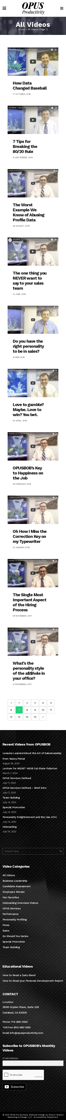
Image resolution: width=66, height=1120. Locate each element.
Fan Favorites (11, 897)
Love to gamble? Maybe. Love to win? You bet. (28, 409)
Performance (10, 914)
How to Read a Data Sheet (19, 975)
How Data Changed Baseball (30, 86)
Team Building (11, 797)
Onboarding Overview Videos (20, 902)
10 (43, 709)
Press (6, 925)
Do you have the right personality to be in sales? (28, 346)
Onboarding (10, 826)
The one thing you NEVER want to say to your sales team (30, 281)
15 (35, 716)
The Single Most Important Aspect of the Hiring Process (29, 602)
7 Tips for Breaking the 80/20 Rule (25, 146)
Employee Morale (14, 891)
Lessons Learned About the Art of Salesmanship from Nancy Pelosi (32, 756)
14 (27, 716)
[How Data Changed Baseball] (33, 61)
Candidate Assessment (16, 886)
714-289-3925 (19, 1021)
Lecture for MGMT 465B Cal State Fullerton (30, 768)
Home (21, 29)
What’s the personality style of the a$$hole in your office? (29, 671)
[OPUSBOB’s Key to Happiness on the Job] (33, 446)
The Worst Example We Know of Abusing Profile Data (28, 212)
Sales (6, 930)
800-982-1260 (22, 1027)
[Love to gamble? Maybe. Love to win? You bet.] (33, 383)
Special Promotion (14, 807)
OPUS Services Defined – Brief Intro (24, 787)
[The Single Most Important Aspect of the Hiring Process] (33, 573)
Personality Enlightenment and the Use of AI (30, 817)
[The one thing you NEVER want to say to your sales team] (33, 251)
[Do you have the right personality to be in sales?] (33, 320)
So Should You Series (15, 936)
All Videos (9, 875)
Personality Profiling (15, 919)
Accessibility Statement (46, 1117)
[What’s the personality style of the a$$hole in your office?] (33, 642)
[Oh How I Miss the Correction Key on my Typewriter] (33, 510)
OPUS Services (11, 908)
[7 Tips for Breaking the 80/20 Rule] (33, 120)
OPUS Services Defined (17, 778)
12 (11, 716)
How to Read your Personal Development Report (33, 980)
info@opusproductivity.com (26, 1032)
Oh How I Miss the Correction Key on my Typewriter (30, 536)
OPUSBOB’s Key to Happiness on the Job (28, 473)
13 (19, 716)
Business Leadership (15, 880)
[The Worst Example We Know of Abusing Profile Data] (33, 183)
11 (51, 709)
